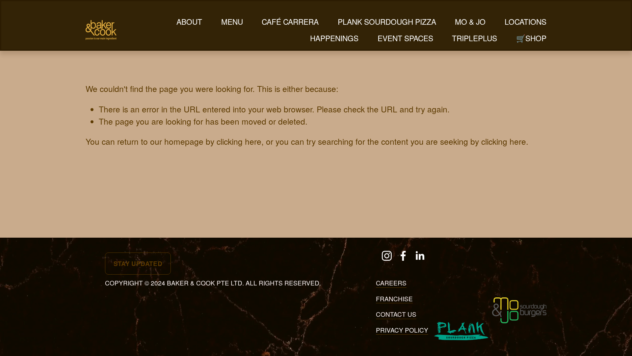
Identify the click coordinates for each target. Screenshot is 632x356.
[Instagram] (387, 256)
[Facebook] (403, 256)
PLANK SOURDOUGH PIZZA (387, 21)
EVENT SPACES (405, 38)
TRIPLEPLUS (474, 38)
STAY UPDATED (138, 263)
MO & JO (470, 21)
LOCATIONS (525, 21)
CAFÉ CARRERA (290, 21)
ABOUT (189, 21)
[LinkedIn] (419, 256)
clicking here (239, 141)
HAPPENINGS (334, 38)
